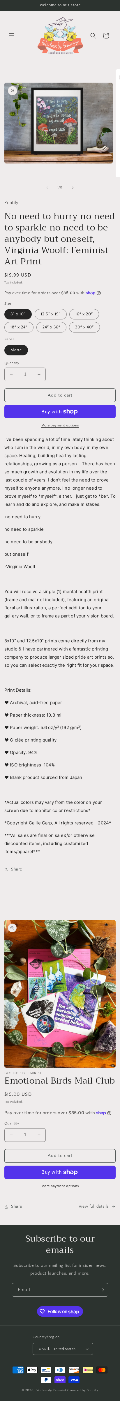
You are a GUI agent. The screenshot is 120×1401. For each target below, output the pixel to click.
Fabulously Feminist (51, 1390)
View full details (94, 1206)
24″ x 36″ (51, 327)
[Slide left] (47, 187)
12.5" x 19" (51, 314)
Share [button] (16, 869)
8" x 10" (18, 314)
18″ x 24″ (18, 327)
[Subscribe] (101, 1290)
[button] (11, 35)
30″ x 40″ (84, 327)
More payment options (60, 425)
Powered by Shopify (82, 1390)
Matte (16, 350)
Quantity (11, 363)
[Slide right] (72, 187)
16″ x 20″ (84, 314)
